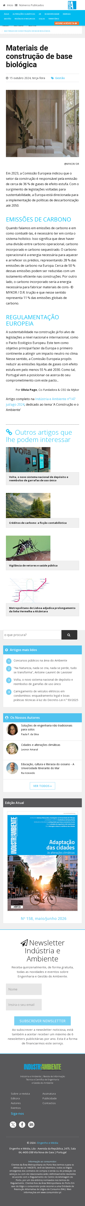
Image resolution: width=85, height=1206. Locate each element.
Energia (67, 14)
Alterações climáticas (24, 14)
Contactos (49, 1103)
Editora (15, 1098)
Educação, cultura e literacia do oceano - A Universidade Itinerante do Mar (47, 766)
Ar (40, 14)
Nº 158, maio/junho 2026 (43, 918)
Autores (16, 1103)
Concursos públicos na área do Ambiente (40, 660)
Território (53, 18)
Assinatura (49, 1093)
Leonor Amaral (29, 749)
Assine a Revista (65, 23)
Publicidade (49, 1098)
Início (10, 5)
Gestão (7, 18)
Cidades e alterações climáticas (40, 745)
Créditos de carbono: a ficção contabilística (38, 523)
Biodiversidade (52, 14)
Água (6, 14)
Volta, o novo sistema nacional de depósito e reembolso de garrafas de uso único (38, 478)
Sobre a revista (20, 1093)
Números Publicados (31, 5)
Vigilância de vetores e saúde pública (33, 565)
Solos (42, 18)
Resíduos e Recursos (25, 18)
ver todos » (42, 786)
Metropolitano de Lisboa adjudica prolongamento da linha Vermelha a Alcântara (42, 609)
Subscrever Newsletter (42, 1021)
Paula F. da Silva (30, 734)
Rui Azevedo (28, 773)
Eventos (16, 1108)
